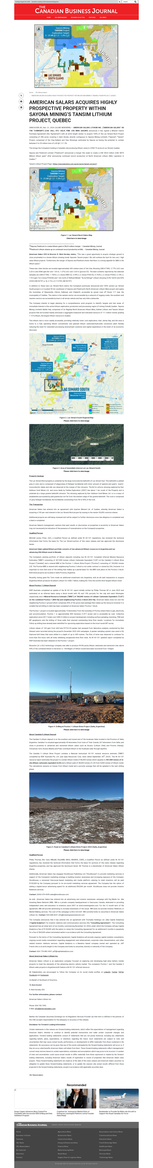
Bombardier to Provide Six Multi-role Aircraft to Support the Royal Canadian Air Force (117, 1113)
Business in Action (78, 17)
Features (92, 17)
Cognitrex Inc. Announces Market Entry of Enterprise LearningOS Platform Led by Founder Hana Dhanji (75, 1114)
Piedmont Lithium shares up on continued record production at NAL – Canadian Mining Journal (67, 249)
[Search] (135, 1)
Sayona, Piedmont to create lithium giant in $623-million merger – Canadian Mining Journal (66, 246)
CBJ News (103, 17)
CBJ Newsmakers (61, 17)
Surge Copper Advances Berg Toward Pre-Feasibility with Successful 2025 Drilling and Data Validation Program (33, 1114)
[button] (21, 95)
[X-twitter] (119, 1)
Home (49, 17)
